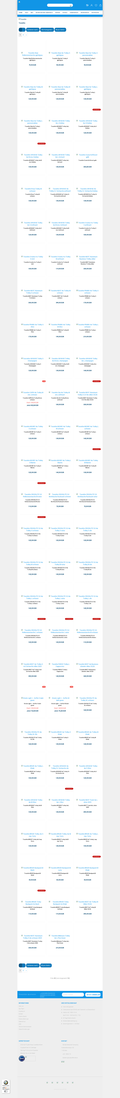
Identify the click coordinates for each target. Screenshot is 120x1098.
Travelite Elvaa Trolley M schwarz (32, 195)
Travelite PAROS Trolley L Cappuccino (60, 670)
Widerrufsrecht (23, 1016)
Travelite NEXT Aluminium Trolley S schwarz (32, 297)
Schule (65, 12)
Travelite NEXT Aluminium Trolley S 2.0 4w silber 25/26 (87, 398)
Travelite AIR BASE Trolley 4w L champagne (87, 365)
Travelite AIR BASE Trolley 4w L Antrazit (60, 161)
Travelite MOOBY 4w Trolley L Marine (59, 466)
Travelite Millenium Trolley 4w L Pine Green (60, 942)
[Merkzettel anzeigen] (96, 5)
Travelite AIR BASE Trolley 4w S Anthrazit (32, 229)
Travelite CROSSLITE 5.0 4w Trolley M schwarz (32, 568)
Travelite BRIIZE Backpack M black (32, 874)
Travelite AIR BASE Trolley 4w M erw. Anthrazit (60, 229)
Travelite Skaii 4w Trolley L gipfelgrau (87, 93)
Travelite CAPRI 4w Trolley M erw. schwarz (32, 398)
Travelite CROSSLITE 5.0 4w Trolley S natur (60, 534)
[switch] (6, 1091)
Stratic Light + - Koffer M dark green (60, 704)
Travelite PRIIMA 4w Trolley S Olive (32, 331)
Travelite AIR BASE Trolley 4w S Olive (87, 772)
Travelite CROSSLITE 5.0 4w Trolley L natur (60, 602)
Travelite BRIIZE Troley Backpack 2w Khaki (60, 908)
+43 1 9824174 (67, 1054)
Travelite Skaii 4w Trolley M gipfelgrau (32, 93)
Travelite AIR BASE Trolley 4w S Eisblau (87, 127)
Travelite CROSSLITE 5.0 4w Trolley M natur (60, 568)
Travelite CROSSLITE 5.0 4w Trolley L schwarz (32, 602)
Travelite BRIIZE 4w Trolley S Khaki (60, 738)
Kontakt (21, 1014)
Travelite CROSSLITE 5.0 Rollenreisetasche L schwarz (32, 636)
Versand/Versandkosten (25, 1026)
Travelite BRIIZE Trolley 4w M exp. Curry (59, 840)
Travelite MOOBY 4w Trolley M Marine (87, 466)
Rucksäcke (95, 12)
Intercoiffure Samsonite (44, 12)
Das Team (21, 1008)
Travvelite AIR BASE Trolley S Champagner (32, 365)
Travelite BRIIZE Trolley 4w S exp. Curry (32, 840)
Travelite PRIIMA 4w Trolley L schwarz (87, 331)
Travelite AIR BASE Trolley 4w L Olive (60, 806)
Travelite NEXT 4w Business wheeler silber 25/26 (87, 670)
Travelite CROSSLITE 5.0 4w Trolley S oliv (87, 534)
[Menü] (9, 1080)
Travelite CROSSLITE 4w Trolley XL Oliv (32, 738)
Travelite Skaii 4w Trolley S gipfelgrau (60, 59)
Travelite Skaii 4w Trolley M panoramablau (60, 93)
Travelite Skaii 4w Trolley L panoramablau (32, 127)
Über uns (21, 1006)
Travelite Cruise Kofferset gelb (87, 160)
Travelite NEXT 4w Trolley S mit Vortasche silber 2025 (32, 670)
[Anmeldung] (91, 5)
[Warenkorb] (100, 5)
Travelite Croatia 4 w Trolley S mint (32, 263)
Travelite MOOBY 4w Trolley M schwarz (60, 432)
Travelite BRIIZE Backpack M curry (60, 874)
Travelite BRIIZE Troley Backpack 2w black (32, 908)
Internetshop (56, 1089)
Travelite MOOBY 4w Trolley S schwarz (32, 432)
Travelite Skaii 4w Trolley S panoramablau (87, 59)
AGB (20, 1024)
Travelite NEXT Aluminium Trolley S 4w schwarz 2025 (32, 942)
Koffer (57, 12)
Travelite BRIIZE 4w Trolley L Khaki (32, 772)
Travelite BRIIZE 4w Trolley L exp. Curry (87, 840)
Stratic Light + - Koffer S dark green (32, 704)
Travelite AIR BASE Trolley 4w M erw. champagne (60, 365)
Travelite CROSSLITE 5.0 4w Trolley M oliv (87, 568)
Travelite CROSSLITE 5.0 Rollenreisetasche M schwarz (87, 636)
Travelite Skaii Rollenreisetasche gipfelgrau (32, 59)
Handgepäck (74, 12)
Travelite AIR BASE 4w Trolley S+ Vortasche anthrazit (59, 195)
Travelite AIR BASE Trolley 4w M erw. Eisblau (32, 161)
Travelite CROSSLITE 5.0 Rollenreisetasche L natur (59, 636)
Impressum (22, 1011)
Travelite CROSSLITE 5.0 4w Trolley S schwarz (32, 534)
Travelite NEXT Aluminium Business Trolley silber (87, 263)
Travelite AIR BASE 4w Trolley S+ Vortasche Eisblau (87, 195)
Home (20, 12)
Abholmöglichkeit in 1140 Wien (71, 1023)
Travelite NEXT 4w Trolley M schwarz (60, 297)
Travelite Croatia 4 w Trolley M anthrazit (60, 263)
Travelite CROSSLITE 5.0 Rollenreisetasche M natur (32, 500)
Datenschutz (22, 1021)
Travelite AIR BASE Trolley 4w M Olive (32, 806)
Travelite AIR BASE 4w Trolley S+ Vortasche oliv (59, 772)
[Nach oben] (115, 1095)
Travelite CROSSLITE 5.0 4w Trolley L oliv (87, 602)
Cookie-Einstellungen (24, 1029)
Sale (26, 12)
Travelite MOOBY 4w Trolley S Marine (32, 466)
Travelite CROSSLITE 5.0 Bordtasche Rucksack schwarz (60, 500)
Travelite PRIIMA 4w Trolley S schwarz (87, 297)
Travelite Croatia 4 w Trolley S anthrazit (87, 229)
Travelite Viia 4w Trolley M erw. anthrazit (60, 398)
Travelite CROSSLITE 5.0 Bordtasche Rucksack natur (87, 500)
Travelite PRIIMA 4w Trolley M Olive (60, 331)
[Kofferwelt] (26, 4)
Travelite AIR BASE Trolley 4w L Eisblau (60, 127)
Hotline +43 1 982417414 (70, 1012)
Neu (32, 12)
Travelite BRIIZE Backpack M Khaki (87, 874)
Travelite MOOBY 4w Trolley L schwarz (87, 432)
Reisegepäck (85, 12)
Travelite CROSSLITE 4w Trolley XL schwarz (87, 704)
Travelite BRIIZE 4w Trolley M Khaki (87, 738)
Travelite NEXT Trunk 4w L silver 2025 (87, 806)
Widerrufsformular (24, 1019)
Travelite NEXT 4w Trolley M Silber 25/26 (87, 908)
